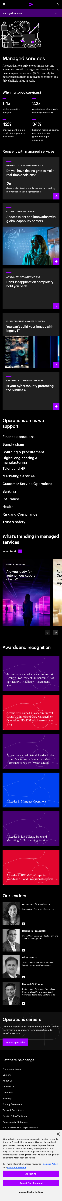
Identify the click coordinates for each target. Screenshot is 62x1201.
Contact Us (8, 1086)
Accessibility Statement (15, 1121)
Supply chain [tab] (13, 444)
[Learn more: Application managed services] (31, 288)
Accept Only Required (31, 1183)
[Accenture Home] (31, 4)
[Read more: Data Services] (31, 178)
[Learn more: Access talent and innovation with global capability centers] (31, 234)
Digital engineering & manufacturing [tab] (20, 460)
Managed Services (12, 13)
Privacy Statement (12, 1104)
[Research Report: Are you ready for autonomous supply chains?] (26, 592)
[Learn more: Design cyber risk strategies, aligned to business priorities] (31, 390)
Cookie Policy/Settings (15, 1116)
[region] (31, 1165)
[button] (15, 1042)
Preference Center (12, 1068)
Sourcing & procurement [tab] (23, 451)
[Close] (58, 1134)
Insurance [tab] (11, 498)
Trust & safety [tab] (14, 521)
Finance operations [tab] (18, 436)
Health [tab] (8, 506)
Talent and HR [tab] (14, 468)
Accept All (30, 1174)
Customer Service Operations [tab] (27, 483)
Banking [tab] (9, 491)
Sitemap (7, 1098)
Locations (8, 1092)
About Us (7, 1080)
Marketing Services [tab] (19, 475)
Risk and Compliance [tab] (20, 514)
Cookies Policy (50, 1164)
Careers (7, 1074)
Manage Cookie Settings (31, 1192)
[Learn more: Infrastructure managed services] (31, 340)
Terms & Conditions (13, 1110)
